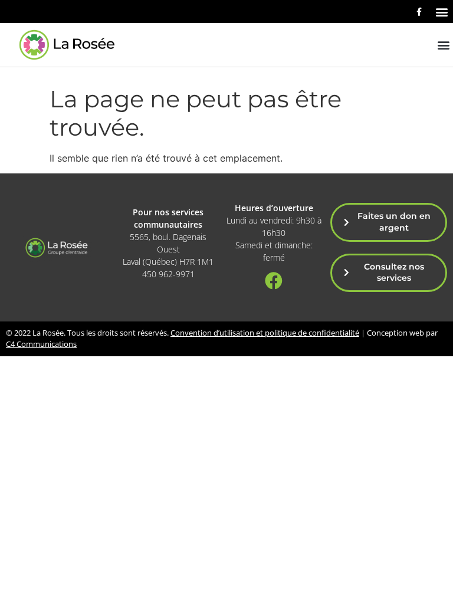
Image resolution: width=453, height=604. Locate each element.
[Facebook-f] (418, 11)
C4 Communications (41, 344)
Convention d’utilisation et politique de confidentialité (264, 332)
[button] (441, 11)
